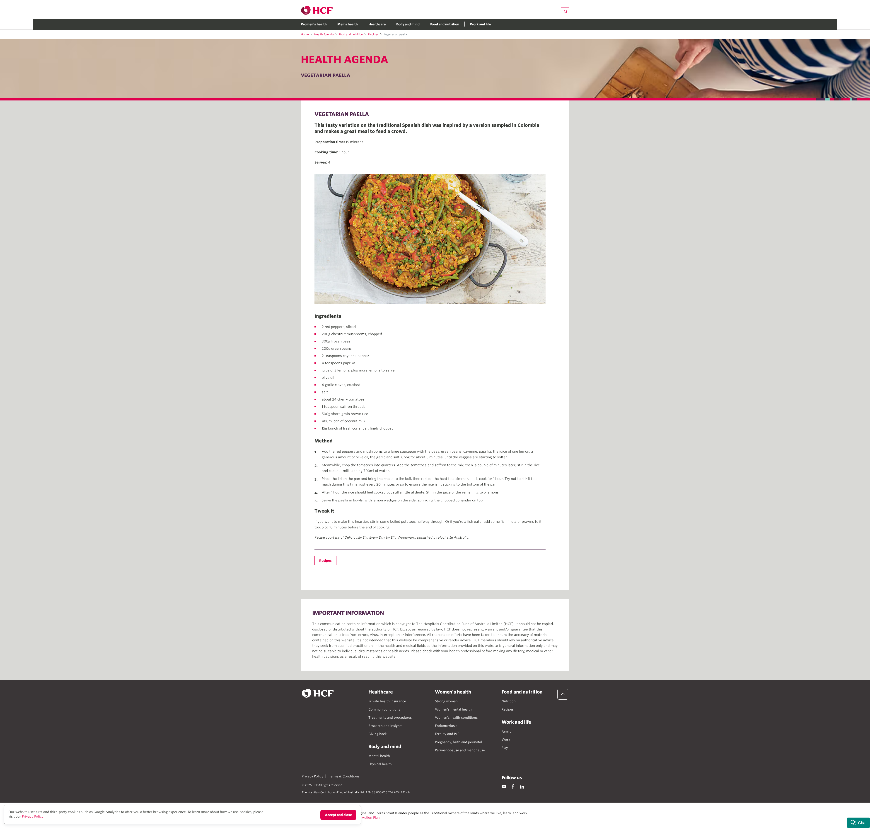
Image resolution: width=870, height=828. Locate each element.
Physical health (380, 764)
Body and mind (408, 24)
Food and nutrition (444, 24)
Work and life (480, 24)
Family (506, 731)
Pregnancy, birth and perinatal (458, 742)
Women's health (314, 24)
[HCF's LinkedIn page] (522, 786)
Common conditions (384, 709)
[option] (430, 239)
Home (305, 34)
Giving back (377, 734)
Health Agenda (324, 34)
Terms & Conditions (344, 776)
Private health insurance (387, 701)
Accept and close (338, 815)
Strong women (446, 701)
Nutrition (509, 701)
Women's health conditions (456, 717)
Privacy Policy (312, 776)
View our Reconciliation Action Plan (352, 817)
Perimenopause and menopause (460, 750)
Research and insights (385, 726)
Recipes (373, 34)
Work (506, 739)
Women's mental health (453, 709)
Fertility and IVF (447, 734)
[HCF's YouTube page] (504, 786)
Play (505, 748)
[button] (858, 823)
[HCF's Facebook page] (513, 786)
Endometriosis (446, 726)
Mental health (379, 756)
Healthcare (377, 24)
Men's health (347, 24)
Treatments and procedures (390, 717)
